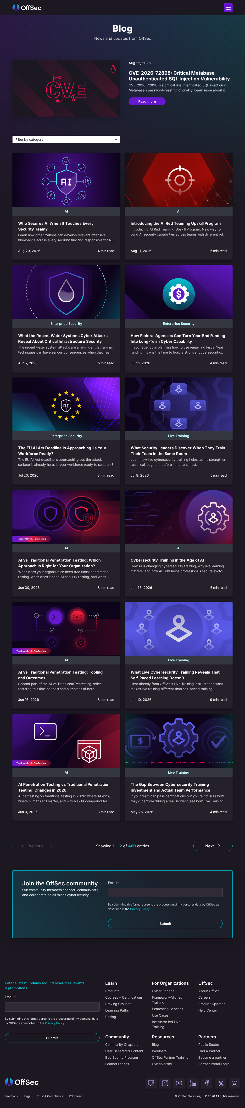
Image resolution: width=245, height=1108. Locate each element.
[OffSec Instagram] (165, 1083)
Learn (111, 983)
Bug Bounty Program (121, 1057)
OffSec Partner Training (170, 1057)
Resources (163, 1036)
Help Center (207, 1010)
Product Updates (211, 1004)
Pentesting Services (167, 1009)
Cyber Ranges (163, 991)
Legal (27, 1096)
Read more (147, 101)
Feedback (11, 1096)
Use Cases (160, 1015)
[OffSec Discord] (234, 1083)
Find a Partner (209, 1051)
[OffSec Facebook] (206, 1083)
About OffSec (209, 991)
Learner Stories (117, 1064)
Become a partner (212, 1057)
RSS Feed (75, 1096)
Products (112, 991)
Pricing (110, 1017)
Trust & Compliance (50, 1096)
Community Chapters (121, 1044)
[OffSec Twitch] (151, 1083)
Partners (207, 1036)
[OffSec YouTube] (179, 1083)
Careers (204, 997)
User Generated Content (124, 1051)
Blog (155, 1044)
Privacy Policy (140, 909)
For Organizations (170, 983)
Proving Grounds (118, 1004)
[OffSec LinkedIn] (193, 1083)
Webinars (159, 1051)
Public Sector (208, 1044)
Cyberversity (162, 1064)
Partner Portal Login (213, 1064)
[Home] (22, 1083)
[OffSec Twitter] (220, 1083)
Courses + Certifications (124, 997)
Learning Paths (117, 1010)
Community (117, 1036)
